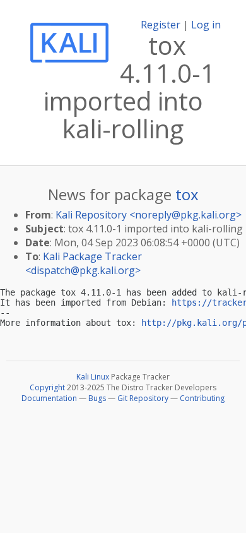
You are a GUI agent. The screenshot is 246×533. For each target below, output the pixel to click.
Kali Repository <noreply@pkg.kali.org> (149, 215)
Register (160, 25)
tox (187, 194)
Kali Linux (92, 376)
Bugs (97, 398)
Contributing (202, 398)
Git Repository (142, 398)
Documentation (49, 398)
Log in (206, 25)
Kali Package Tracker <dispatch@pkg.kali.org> (83, 263)
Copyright (47, 387)
